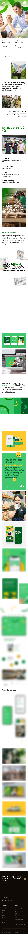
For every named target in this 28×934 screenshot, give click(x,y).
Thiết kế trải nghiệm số (20, 924)
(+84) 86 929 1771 (12, 930)
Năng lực (4, 910)
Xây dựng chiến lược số (20, 922)
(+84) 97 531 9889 (5, 930)
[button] (24, 2)
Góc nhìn (4, 915)
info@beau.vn (18, 930)
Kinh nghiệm (4, 912)
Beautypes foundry (19, 919)
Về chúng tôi (4, 908)
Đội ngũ (3, 917)
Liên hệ (3, 922)
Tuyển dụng (4, 920)
